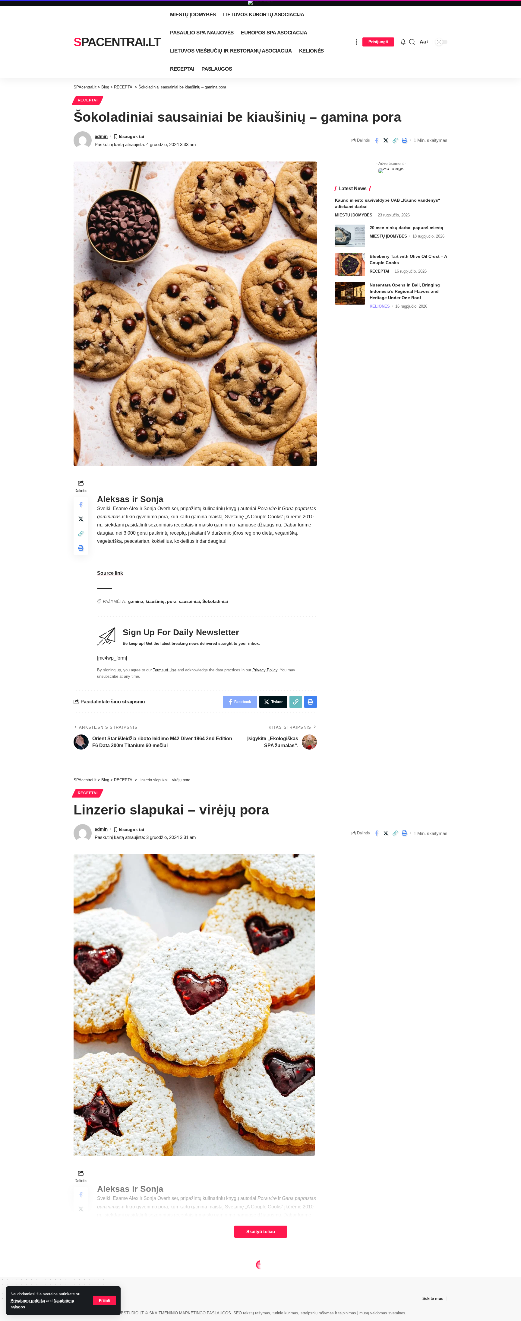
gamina (135, 601)
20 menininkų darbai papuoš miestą (406, 227)
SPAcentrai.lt (117, 42)
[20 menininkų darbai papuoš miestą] (350, 236)
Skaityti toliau (260, 1231)
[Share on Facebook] (376, 140)
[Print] (404, 140)
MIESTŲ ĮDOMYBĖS (353, 215)
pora (171, 601)
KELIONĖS (380, 306)
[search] (412, 42)
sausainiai (189, 601)
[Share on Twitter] (385, 140)
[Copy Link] (395, 140)
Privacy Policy (264, 670)
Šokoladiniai (215, 601)
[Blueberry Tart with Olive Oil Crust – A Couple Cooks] (350, 264)
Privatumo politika (28, 1300)
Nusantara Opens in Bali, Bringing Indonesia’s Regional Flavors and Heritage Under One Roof (405, 291)
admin (101, 136)
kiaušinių (155, 601)
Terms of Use (164, 670)
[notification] (403, 42)
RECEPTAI (88, 100)
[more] (356, 42)
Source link (110, 573)
